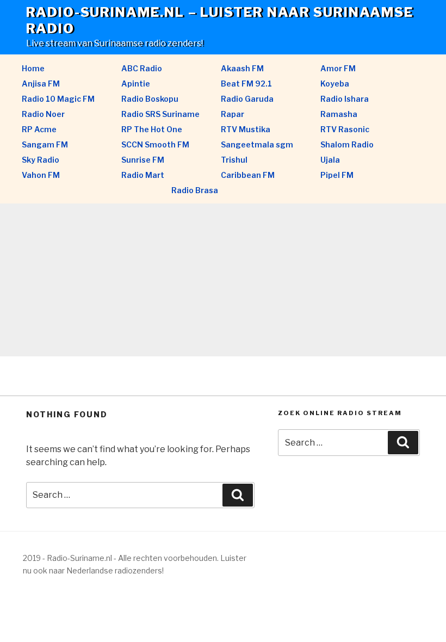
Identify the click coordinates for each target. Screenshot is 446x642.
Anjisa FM (41, 83)
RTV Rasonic (344, 129)
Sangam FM (45, 144)
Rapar (232, 114)
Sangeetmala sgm (257, 144)
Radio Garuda (247, 98)
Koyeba (334, 83)
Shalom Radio (347, 144)
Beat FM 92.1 (246, 83)
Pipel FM (337, 175)
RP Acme (39, 129)
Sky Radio (40, 159)
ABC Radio (141, 68)
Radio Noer (43, 114)
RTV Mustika (245, 129)
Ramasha (338, 114)
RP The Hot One (151, 129)
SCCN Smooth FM (155, 144)
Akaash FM (242, 68)
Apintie (135, 83)
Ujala (330, 159)
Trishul (234, 159)
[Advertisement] (223, 280)
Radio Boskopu (149, 98)
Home (33, 68)
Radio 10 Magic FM (58, 98)
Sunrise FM (142, 159)
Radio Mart (142, 175)
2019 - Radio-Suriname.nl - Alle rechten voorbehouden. (121, 558)
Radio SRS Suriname (160, 114)
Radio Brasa (194, 190)
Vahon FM (41, 175)
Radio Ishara (344, 98)
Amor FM (338, 68)
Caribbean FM (248, 175)
